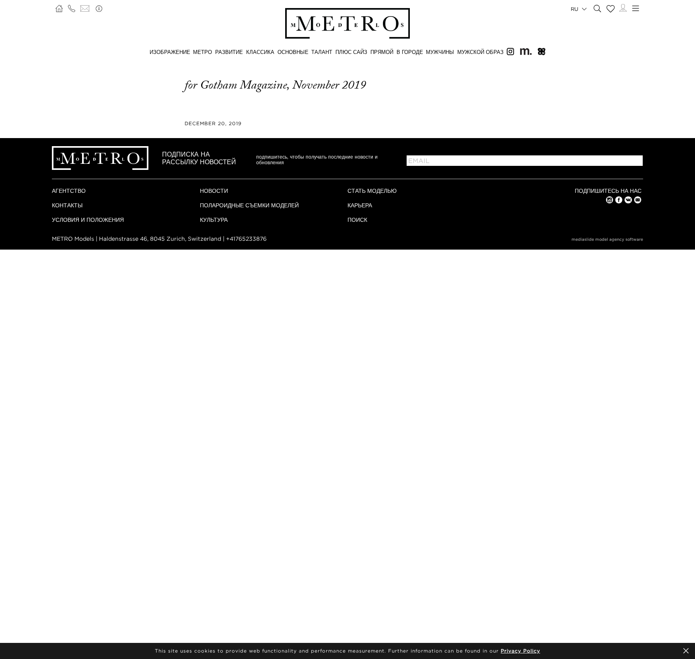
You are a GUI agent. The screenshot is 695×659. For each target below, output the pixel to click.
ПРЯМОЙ (381, 52)
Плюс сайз (351, 52)
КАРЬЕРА (360, 205)
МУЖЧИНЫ (440, 52)
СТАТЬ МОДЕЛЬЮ (372, 191)
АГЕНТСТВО (69, 191)
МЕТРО (202, 52)
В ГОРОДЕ (410, 52)
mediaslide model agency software (607, 239)
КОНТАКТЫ (67, 205)
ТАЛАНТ (321, 52)
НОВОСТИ (214, 191)
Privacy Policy (520, 650)
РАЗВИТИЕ (229, 52)
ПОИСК (357, 220)
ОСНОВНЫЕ (293, 52)
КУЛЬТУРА (214, 220)
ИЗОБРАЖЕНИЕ (170, 52)
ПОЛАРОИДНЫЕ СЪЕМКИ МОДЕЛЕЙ (249, 205)
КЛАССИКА (260, 52)
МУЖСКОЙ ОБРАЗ (480, 52)
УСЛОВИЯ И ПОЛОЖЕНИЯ (88, 220)
